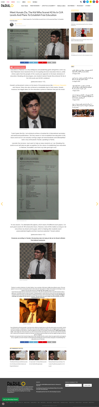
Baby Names (49, 402)
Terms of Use (71, 402)
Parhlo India (27, 402)
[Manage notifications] (3, 404)
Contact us (20, 402)
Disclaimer (85, 402)
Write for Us (91, 402)
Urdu (24, 2)
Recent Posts (75, 11)
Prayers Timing (56, 402)
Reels (18, 2)
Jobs (39, 402)
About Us (12, 402)
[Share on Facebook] (24, 62)
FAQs (16, 402)
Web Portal (43, 402)
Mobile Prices (33, 402)
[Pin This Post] (42, 62)
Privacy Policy (79, 402)
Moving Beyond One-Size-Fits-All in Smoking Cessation (48, 391)
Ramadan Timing (64, 402)
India (29, 2)
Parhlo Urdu (61, 5)
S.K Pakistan (19, 23)
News (13, 2)
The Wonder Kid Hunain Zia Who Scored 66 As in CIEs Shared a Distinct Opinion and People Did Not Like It (18, 364)
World (35, 2)
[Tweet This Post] (33, 62)
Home (3, 2)
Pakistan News (34, 5)
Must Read (24, 5)
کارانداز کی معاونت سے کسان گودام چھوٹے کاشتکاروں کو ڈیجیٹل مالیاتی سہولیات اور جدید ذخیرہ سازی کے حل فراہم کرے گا (82, 87)
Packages (80, 5)
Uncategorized (18, 19)
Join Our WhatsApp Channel (10, 399)
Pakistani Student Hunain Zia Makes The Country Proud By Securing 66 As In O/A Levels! (57, 364)
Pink (8, 2)
